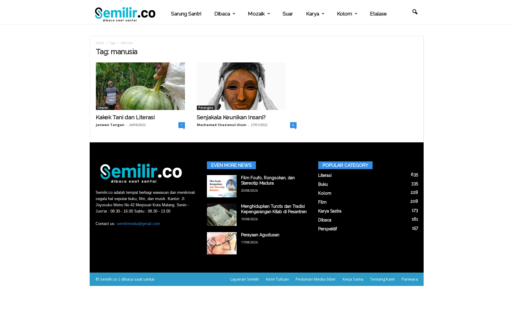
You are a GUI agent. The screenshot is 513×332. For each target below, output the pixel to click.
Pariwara (410, 279)
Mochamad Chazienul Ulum (221, 124)
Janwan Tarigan (110, 124)
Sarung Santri (186, 14)
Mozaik (256, 14)
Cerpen (102, 108)
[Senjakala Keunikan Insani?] (247, 86)
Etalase (378, 14)
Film (322, 202)
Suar (288, 14)
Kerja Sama (353, 279)
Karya (312, 14)
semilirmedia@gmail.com (138, 223)
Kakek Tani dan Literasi (125, 117)
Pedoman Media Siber (316, 279)
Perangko (205, 108)
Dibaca (222, 14)
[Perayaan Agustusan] (222, 243)
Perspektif (327, 228)
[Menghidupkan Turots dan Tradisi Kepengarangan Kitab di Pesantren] (222, 215)
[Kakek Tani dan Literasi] (140, 86)
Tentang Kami (382, 279)
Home (100, 43)
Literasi (325, 175)
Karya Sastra (329, 211)
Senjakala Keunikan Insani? (231, 117)
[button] (414, 12)
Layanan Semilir (244, 279)
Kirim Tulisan (277, 279)
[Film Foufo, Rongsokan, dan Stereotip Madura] (222, 186)
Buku (323, 184)
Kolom (344, 14)
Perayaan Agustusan (260, 234)
